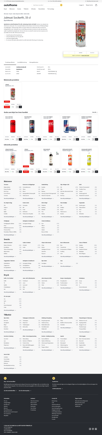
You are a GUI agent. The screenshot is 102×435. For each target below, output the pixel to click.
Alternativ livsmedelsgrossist (81, 400)
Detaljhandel (55, 417)
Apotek (62, 336)
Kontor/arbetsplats (56, 406)
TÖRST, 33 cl (46, 150)
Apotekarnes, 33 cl (9, 85)
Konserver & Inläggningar (29, 184)
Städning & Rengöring (47, 317)
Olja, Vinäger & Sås (64, 184)
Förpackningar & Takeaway (85, 317)
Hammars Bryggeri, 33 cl (10, 150)
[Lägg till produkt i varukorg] (20, 107)
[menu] (51, 9)
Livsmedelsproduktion (57, 411)
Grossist (53, 419)
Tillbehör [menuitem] (26, 9)
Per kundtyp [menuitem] (51, 9)
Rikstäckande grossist (80, 402)
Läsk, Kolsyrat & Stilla (18, 13)
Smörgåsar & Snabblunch (28, 220)
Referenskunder (78, 404)
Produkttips (33, 410)
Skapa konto (89, 5)
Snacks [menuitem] (19, 9)
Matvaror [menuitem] (12, 9)
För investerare (7, 413)
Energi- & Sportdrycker (65, 278)
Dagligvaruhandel (56, 410)
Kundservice (6, 404)
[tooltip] (56, 71)
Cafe (53, 402)
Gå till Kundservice (56, 388)
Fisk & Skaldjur (63, 202)
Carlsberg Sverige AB (21, 67)
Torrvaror (6, 184)
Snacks (7, 239)
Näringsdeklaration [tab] (33, 62)
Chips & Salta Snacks (46, 242)
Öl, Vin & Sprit (7, 296)
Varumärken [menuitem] (41, 9)
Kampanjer (33, 406)
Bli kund (5, 408)
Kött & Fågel (44, 202)
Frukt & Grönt (26, 202)
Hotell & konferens (56, 404)
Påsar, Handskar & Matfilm (66, 317)
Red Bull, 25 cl (65, 118)
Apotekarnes (19, 69)
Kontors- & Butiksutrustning (48, 336)
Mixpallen (6, 415)
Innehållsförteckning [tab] (22, 62)
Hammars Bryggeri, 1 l (67, 150)
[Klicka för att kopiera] (56, 71)
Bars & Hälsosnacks (64, 242)
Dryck (10, 13)
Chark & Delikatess (46, 220)
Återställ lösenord (8, 410)
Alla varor (6, 13)
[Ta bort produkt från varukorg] (17, 107)
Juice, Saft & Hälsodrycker (29, 278)
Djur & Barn (44, 260)
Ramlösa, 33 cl (85, 118)
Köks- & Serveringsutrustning (29, 336)
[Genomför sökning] (61, 5)
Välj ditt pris (77, 406)
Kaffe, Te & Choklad (8, 278)
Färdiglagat (6, 220)
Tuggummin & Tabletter (9, 260)
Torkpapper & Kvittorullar (28, 317)
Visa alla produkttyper (9, 198)
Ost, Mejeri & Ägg (8, 202)
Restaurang (54, 400)
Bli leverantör (34, 402)
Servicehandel (55, 415)
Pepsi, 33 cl (26, 118)
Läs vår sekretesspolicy (24, 390)
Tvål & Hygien (82, 336)
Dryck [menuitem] (5, 9)
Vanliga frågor (7, 402)
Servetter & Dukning (8, 336)
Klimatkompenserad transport (11, 411)
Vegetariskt (82, 202)
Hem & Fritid (6, 354)
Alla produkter (34, 404)
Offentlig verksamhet (57, 413)
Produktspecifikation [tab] (10, 62)
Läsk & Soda (26, 13)
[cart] (96, 5)
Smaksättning (45, 184)
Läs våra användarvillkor (9, 390)
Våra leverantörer (35, 400)
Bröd (80, 184)
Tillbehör (7, 315)
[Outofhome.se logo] (10, 5)
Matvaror (8, 181)
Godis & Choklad (26, 242)
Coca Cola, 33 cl (9, 118)
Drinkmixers (82, 278)
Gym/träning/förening (57, 408)
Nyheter (6, 406)
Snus (61, 260)
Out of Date (33, 408)
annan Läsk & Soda (85, 55)
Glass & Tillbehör (83, 242)
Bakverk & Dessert (8, 242)
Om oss (5, 400)
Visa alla (94, 112)
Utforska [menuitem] (33, 9)
